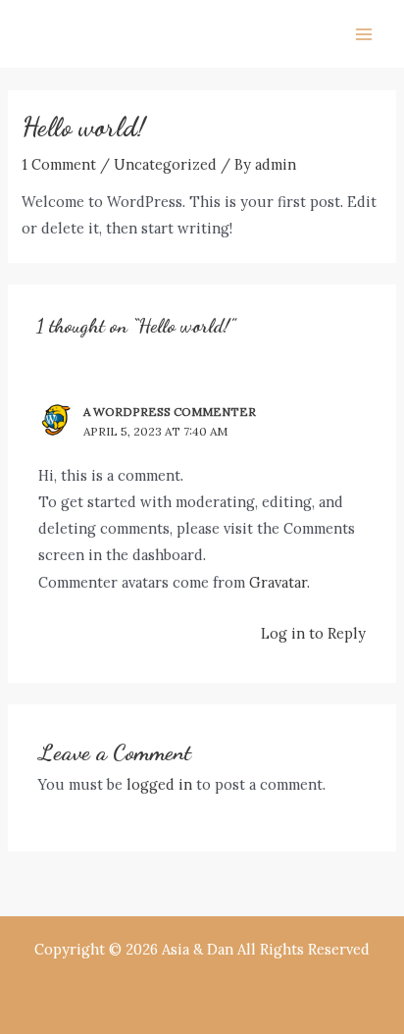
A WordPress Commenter (169, 411)
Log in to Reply (313, 633)
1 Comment (59, 164)
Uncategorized (165, 164)
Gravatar (278, 582)
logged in (159, 784)
